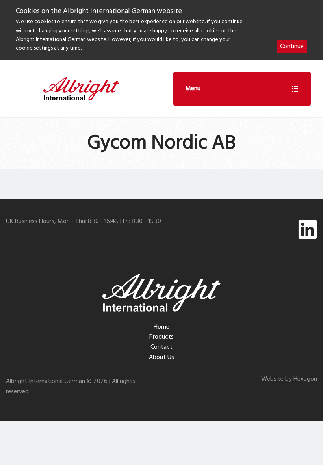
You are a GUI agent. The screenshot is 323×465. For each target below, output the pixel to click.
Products (161, 337)
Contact (161, 347)
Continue (292, 46)
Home (161, 327)
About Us (161, 357)
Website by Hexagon (289, 379)
